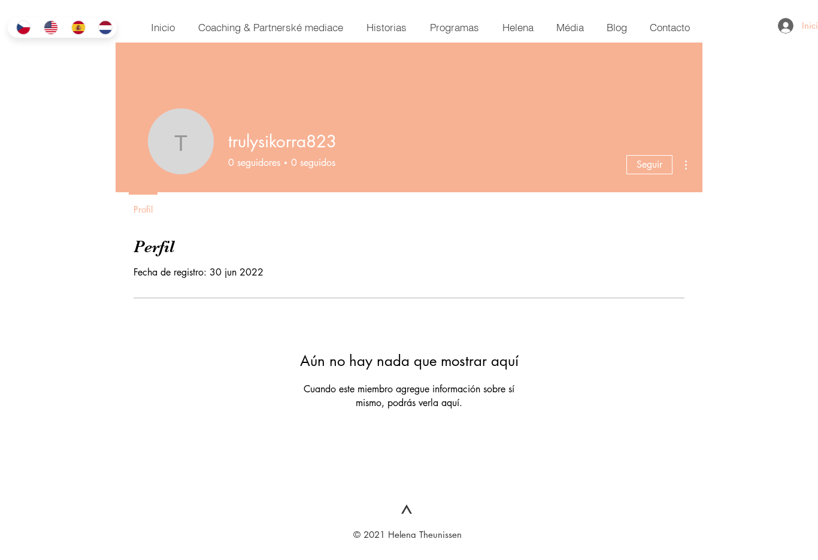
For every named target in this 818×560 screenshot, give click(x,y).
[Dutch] (103, 27)
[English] (48, 27)
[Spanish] (76, 27)
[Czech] (21, 27)
